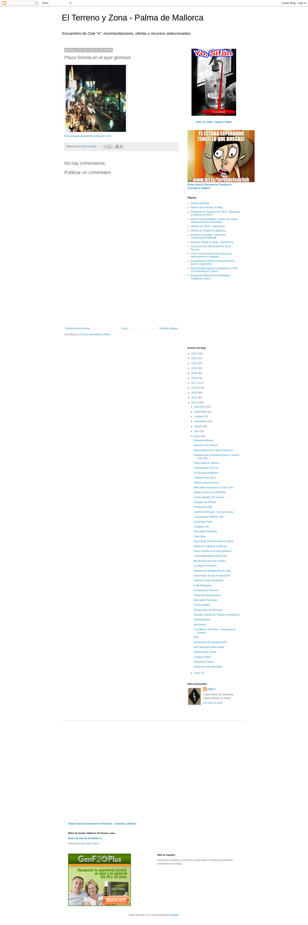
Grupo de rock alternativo (208, 666)
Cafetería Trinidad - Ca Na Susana (213, 512)
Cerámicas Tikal (203, 521)
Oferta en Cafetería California (210, 546)
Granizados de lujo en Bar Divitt (212, 575)
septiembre (201, 421)
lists (83, 843)
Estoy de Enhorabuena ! (207, 595)
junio (197, 436)
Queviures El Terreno (206, 445)
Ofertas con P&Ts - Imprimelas (208, 226)
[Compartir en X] (113, 146)
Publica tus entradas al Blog (207, 207)
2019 (194, 373)
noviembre (200, 411)
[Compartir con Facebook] (117, 146)
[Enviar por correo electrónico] (105, 146)
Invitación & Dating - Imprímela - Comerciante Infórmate (209, 236)
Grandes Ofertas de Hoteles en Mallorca (216, 614)
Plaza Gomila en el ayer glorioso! (213, 551)
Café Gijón (200, 536)
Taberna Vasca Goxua (206, 482)
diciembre (200, 406)
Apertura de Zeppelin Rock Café (212, 570)
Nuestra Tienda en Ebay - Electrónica (212, 242)
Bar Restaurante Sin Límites (210, 561)
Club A (211, 689)
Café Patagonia (203, 585)
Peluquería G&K (203, 507)
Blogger (174, 914)
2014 (194, 397)
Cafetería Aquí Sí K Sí (206, 467)
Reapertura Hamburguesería (210, 642)
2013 (194, 402)
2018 (194, 378)
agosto (198, 426)
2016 (194, 387)
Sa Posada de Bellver (206, 472)
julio (197, 431)
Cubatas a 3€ (201, 526)
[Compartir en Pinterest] (121, 146)
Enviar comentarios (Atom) (95, 334)
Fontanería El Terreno (206, 590)
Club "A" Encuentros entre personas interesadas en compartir (211, 255)
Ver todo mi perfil (212, 702)
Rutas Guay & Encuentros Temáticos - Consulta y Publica (102, 823)
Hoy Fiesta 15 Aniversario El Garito (213, 541)
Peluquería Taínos (204, 661)
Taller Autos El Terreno (206, 463)
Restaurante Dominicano (208, 610)
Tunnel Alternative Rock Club (210, 555)
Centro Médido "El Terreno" (209, 497)
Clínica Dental (202, 604)
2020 (194, 368)
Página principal (200, 203)
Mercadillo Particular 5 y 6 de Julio (213, 487)
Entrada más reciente (77, 328)
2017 (194, 382)
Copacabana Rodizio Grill (208, 516)
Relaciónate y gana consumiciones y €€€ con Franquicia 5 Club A (214, 270)
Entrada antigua (168, 328)
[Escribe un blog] (109, 146)
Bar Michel (200, 624)
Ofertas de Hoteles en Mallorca (208, 230)
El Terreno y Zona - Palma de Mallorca (132, 17)
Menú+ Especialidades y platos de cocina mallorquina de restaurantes (214, 221)
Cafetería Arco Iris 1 (205, 477)
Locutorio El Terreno (205, 565)
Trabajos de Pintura (205, 502)
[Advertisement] (121, 295)
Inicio (125, 328)
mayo (197, 673)
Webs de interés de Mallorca (85, 838)
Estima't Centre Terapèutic (209, 580)
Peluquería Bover (204, 440)
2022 (194, 358)
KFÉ (196, 637)
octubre (198, 416)
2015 (194, 392)
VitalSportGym (202, 619)
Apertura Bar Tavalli (205, 652)
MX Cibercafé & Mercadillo (209, 647)
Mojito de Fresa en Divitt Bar (210, 492)
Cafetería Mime (202, 657)
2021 (194, 363)
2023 (194, 353)
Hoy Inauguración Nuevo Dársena (213, 450)
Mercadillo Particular (205, 531)
